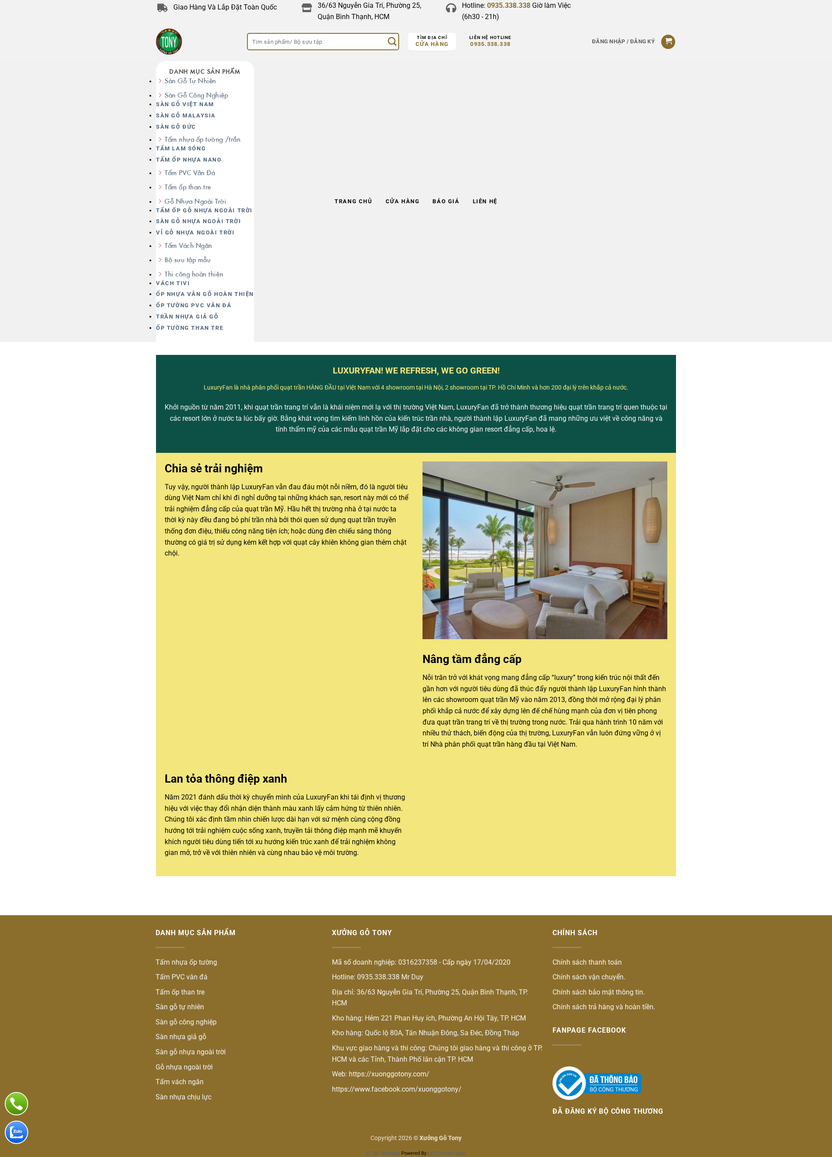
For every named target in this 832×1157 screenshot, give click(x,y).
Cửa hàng (432, 44)
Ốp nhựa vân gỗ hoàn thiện (205, 294)
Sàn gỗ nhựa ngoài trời (198, 221)
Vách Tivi (173, 283)
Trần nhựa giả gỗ (187, 316)
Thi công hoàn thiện (194, 274)
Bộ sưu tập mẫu (188, 260)
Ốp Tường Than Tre (189, 328)
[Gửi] (392, 41)
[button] (623, 41)
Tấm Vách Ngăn (188, 245)
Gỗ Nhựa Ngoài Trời (196, 201)
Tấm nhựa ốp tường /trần (202, 139)
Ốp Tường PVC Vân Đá (193, 305)
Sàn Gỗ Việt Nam (185, 104)
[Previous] (177, 1000)
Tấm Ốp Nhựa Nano (189, 159)
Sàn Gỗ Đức (176, 127)
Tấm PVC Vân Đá (190, 173)
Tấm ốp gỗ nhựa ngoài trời (204, 210)
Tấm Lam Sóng (181, 148)
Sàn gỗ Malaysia (186, 115)
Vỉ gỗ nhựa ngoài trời (195, 232)
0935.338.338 (490, 44)
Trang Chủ (353, 201)
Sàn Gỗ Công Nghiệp (196, 95)
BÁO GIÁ (445, 201)
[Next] (655, 1000)
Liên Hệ (485, 201)
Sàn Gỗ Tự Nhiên (190, 81)
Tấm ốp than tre (188, 187)
